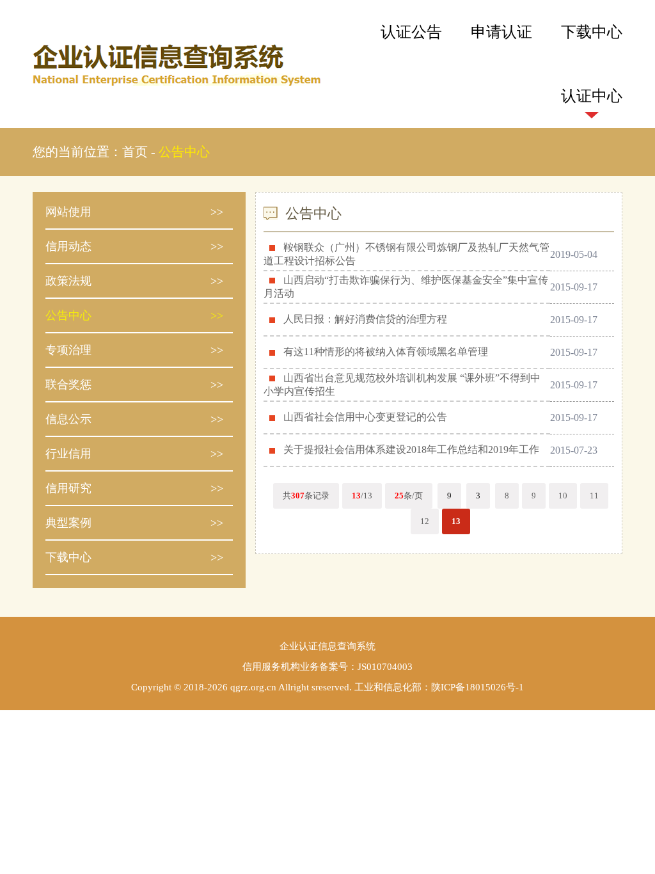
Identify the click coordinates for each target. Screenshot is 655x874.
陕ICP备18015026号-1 (477, 687)
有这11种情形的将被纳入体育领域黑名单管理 (385, 351)
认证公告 (411, 32)
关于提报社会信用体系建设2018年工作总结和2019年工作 (411, 449)
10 (562, 495)
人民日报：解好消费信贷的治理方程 (365, 319)
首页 (135, 152)
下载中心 (591, 32)
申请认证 (501, 32)
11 (594, 495)
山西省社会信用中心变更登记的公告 (365, 416)
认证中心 (591, 96)
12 (424, 521)
